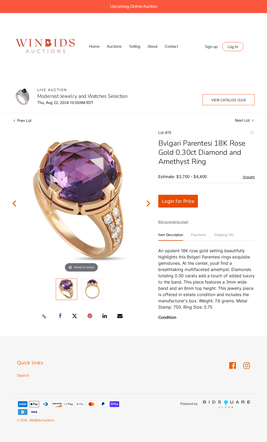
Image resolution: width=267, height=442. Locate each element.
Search (23, 375)
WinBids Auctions (41, 420)
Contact (171, 46)
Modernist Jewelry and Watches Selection (82, 96)
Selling (134, 46)
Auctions (114, 46)
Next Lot (243, 120)
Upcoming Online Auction (133, 6)
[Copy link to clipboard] (44, 316)
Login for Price (178, 201)
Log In (233, 46)
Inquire (249, 177)
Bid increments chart (173, 222)
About (152, 46)
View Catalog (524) (228, 100)
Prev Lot (24, 120)
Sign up (211, 46)
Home (94, 46)
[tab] (170, 237)
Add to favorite (251, 133)
